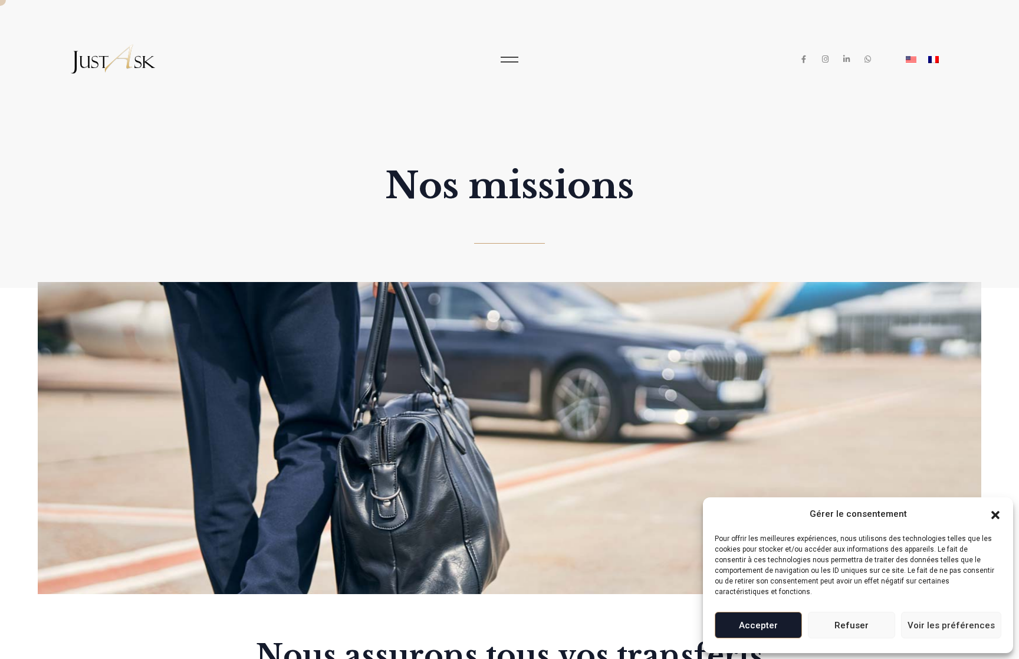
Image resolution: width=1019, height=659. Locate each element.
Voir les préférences (951, 625)
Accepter (758, 625)
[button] (995, 514)
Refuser (851, 625)
